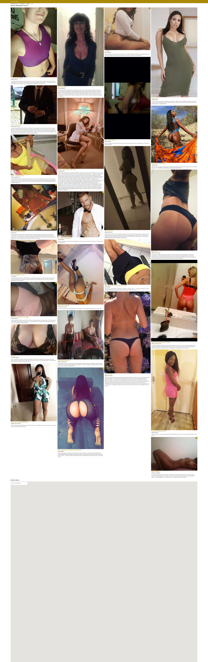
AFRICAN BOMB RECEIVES (159, 431)
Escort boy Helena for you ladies (20, 317)
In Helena (107, 51)
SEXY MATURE (62, 87)
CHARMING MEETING (64, 360)
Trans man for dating (16, 78)
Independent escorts (15, 3)
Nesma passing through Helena (19, 422)
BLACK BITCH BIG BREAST (159, 163)
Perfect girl (155, 98)
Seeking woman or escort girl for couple (115, 285)
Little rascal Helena (110, 140)
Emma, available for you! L (18, 274)
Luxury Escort (108, 374)
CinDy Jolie (155, 251)
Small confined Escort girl (18, 231)
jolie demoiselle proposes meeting (161, 342)
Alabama (27, 3)
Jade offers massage (63, 305)
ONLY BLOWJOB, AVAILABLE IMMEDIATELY (70, 450)
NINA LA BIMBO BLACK (17, 175)
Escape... (13, 356)
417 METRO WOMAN (14, 1)
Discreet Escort (109, 231)
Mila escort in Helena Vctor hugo (67, 169)
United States (22, 3)
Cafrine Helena (155, 471)
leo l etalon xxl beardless (64, 238)
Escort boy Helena (16, 125)
